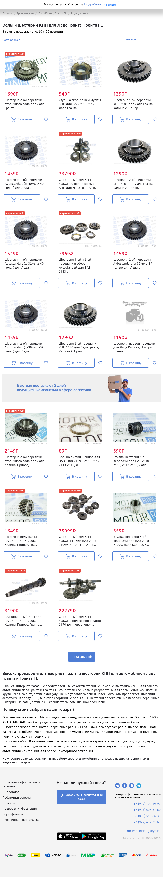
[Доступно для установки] (93, 836)
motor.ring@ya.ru (146, 830)
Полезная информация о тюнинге (21, 784)
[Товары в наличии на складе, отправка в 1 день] (81, 388)
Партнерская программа (20, 819)
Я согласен (110, 4)
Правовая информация (19, 808)
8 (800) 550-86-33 (148, 816)
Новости (8, 803)
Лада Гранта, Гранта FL (52, 13)
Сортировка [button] (10, 39)
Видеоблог (10, 792)
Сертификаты (12, 814)
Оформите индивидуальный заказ (84, 796)
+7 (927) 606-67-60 (147, 809)
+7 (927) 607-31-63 (147, 822)
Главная (7, 13)
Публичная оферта (16, 797)
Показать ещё (81, 656)
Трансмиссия (25, 13)
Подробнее (92, 4)
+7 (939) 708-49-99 (147, 803)
